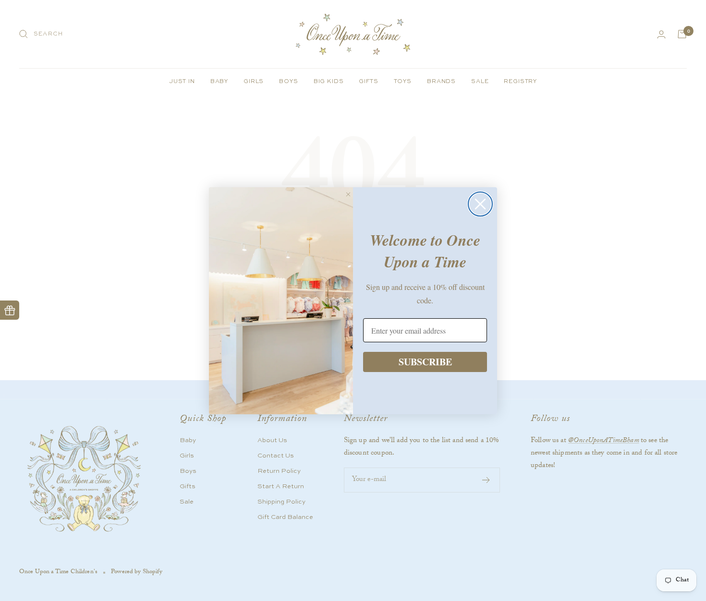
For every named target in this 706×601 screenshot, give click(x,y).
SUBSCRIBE (425, 362)
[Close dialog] (480, 204)
